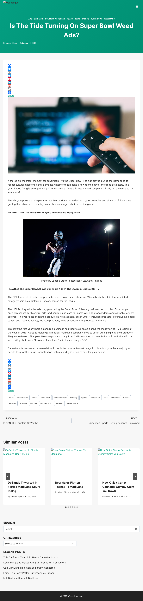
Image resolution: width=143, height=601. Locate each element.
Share (11, 95)
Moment (115, 397)
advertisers (22, 397)
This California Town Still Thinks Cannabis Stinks (30, 557)
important (95, 397)
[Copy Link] (71, 89)
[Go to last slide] (8, 476)
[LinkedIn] (71, 82)
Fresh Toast (66, 19)
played (12, 403)
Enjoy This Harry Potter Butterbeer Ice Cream (28, 573)
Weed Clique (11, 43)
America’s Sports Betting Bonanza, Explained (114, 420)
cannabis (38, 19)
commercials (52, 19)
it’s (106, 397)
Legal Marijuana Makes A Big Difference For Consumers (34, 562)
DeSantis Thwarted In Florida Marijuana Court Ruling (24, 487)
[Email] (71, 72)
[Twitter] (71, 75)
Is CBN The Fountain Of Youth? (20, 420)
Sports (85, 19)
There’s (59, 403)
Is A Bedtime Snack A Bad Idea (20, 578)
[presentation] (24, 462)
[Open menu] (137, 5)
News (77, 19)
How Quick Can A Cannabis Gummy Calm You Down (118, 487)
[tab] (66, 507)
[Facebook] (71, 65)
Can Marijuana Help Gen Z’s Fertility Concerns (29, 567)
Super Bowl (97, 19)
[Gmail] (71, 85)
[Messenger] (71, 69)
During (73, 397)
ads (30, 19)
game (84, 397)
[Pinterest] (71, 79)
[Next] (135, 476)
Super (33, 403)
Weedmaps (109, 19)
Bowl (34, 397)
